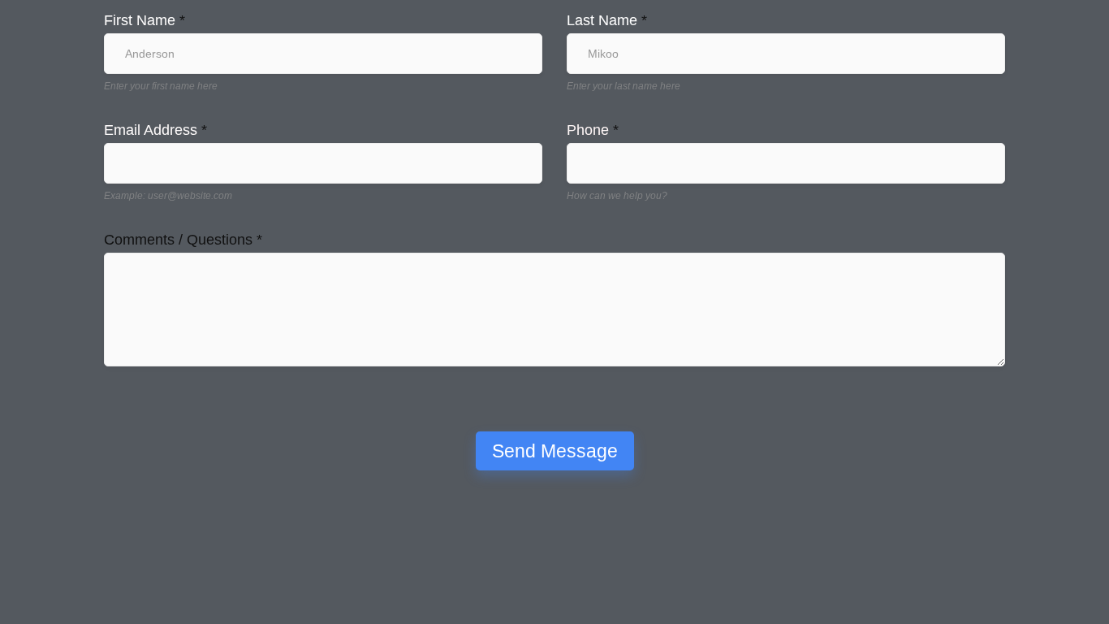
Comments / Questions (183, 240)
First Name (144, 20)
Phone (593, 130)
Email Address (155, 130)
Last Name (607, 20)
